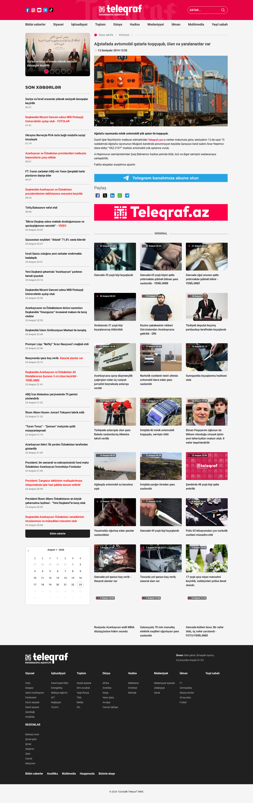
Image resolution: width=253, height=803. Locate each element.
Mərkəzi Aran (32, 734)
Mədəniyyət (155, 24)
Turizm (54, 707)
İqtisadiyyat (79, 24)
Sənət (157, 692)
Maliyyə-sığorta (59, 692)
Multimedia (196, 24)
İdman (176, 24)
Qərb (27, 753)
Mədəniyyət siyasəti (164, 683)
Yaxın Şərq (108, 697)
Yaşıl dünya (83, 692)
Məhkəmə (133, 683)
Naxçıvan (30, 763)
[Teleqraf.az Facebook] (27, 10)
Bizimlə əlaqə (107, 773)
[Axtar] (223, 10)
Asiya (105, 692)
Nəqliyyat (56, 702)
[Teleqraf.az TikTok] (51, 10)
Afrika (106, 683)
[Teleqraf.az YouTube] (39, 10)
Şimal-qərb (31, 739)
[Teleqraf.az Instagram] (33, 10)
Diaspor (29, 687)
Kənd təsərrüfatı (59, 683)
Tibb (79, 697)
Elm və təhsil (83, 687)
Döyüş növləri (187, 692)
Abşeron (29, 748)
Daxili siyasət (32, 707)
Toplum (100, 24)
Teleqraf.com (155, 139)
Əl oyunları (185, 697)
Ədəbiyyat (159, 687)
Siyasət (58, 24)
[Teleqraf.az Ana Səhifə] (120, 10)
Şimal (28, 744)
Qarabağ (30, 712)
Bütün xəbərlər (35, 24)
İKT (53, 697)
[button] (46, 71)
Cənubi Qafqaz (110, 707)
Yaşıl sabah (220, 24)
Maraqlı (132, 692)
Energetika (56, 687)
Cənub (28, 758)
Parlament (30, 697)
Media (80, 702)
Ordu (27, 683)
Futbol (183, 702)
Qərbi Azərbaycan (34, 692)
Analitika (30, 716)
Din (78, 707)
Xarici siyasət (32, 702)
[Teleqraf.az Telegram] (45, 10)
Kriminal (132, 687)
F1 (181, 683)
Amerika (107, 687)
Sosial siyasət (84, 683)
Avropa (106, 702)
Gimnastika (186, 687)
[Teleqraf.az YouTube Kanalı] (161, 212)
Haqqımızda (87, 773)
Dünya (117, 24)
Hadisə (135, 24)
